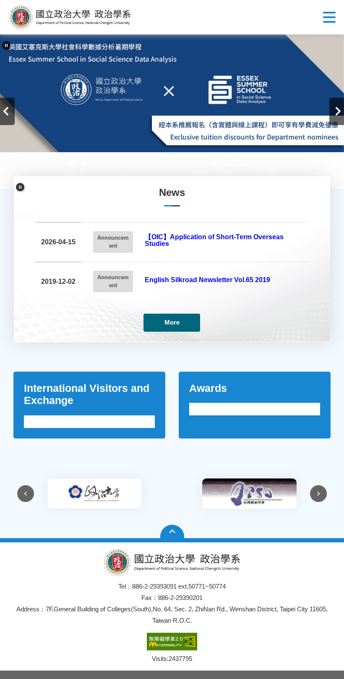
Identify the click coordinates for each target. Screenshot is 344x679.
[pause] (6, 45)
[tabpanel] (172, 93)
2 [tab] (178, 174)
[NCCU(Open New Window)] (95, 493)
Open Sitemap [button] (172, 531)
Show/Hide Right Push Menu (329, 17)
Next (336, 111)
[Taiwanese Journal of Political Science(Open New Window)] (249, 493)
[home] (69, 17)
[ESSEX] (172, 93)
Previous (7, 111)
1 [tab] (166, 174)
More (172, 322)
